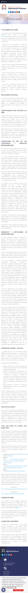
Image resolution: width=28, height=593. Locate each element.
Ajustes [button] (7, 590)
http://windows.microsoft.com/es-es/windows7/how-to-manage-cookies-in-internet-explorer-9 (15, 461)
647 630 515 (6, 571)
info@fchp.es (17, 507)
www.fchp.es (7, 36)
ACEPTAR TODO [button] (18, 590)
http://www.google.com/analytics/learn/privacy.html (14, 489)
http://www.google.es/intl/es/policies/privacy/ (13, 493)
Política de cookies (12, 587)
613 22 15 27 (6, 575)
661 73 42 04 (7, 573)
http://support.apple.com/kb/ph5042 (16, 471)
